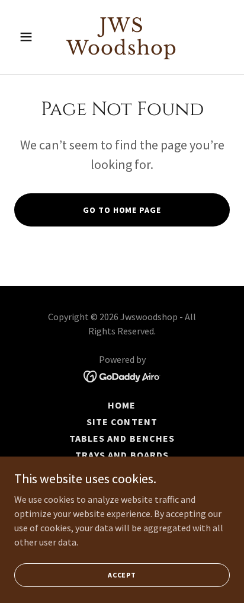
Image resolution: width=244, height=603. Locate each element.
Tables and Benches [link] (121, 438)
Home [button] (122, 405)
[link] (122, 51)
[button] (30, 37)
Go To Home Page (121, 210)
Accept (122, 574)
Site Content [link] (121, 421)
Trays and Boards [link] (121, 455)
